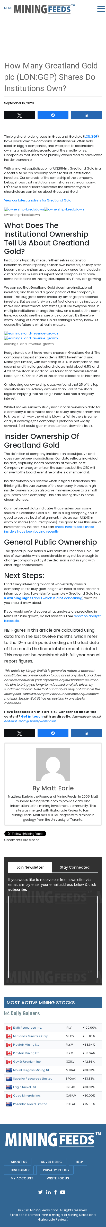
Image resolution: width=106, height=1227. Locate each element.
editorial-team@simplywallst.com (30, 721)
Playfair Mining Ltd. (26, 1045)
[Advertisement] (53, 30)
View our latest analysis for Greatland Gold (38, 200)
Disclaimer (20, 1170)
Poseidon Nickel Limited (30, 1104)
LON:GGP (91, 136)
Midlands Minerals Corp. (31, 1036)
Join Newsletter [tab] (30, 867)
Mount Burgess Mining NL (31, 1070)
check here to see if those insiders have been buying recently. (49, 529)
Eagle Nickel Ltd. (25, 1087)
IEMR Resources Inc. (27, 1028)
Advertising (51, 1162)
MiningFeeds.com (44, 1210)
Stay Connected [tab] (75, 867)
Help (79, 1162)
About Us (19, 1162)
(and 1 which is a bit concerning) (44, 598)
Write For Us (58, 1178)
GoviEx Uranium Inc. (27, 1062)
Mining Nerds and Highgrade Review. (67, 1217)
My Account (22, 1178)
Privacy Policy (56, 1170)
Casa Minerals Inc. (26, 1095)
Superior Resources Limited (32, 1078)
